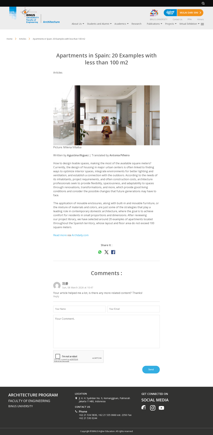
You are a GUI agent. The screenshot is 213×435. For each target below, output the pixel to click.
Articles (22, 38)
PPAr (190, 19)
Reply (56, 296)
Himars (200, 19)
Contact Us (177, 19)
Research (136, 23)
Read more (60, 235)
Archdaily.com (80, 235)
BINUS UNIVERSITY (158, 19)
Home (9, 38)
